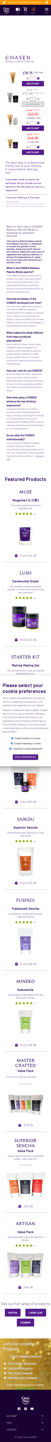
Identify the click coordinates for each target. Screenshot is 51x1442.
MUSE (25, 492)
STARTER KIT (25, 657)
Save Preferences (25, 757)
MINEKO (25, 981)
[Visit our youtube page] (32, 1409)
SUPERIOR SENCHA (25, 1143)
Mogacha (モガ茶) (26, 500)
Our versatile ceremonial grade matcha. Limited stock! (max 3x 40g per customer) (25, 589)
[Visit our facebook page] (19, 1409)
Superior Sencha (25, 827)
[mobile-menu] (46, 9)
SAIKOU (25, 819)
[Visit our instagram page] (26, 1409)
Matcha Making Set (25, 665)
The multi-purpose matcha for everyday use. (25, 507)
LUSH (26, 573)
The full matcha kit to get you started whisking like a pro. (25, 672)
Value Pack (25, 1071)
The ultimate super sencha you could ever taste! (25, 834)
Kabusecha (25, 990)
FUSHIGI (25, 900)
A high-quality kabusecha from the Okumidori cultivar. (25, 996)
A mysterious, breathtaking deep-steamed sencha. (26, 915)
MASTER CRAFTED (25, 1063)
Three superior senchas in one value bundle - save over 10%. (25, 1157)
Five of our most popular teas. (22, 1076)
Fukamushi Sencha (25, 908)
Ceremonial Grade (25, 581)
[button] (25, 1415)
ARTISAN (25, 1223)
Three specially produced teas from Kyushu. (25, 1238)
